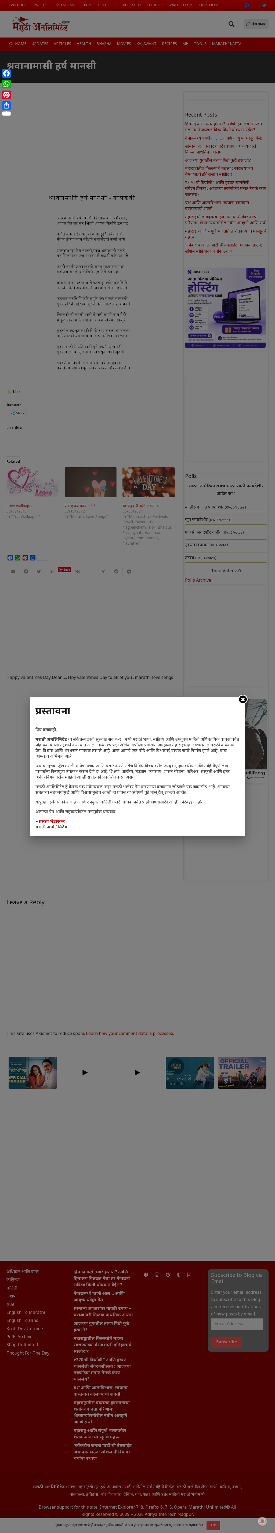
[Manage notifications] (262, 1521)
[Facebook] (6, 73)
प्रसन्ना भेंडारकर (52, 822)
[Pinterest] (6, 94)
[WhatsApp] (6, 84)
